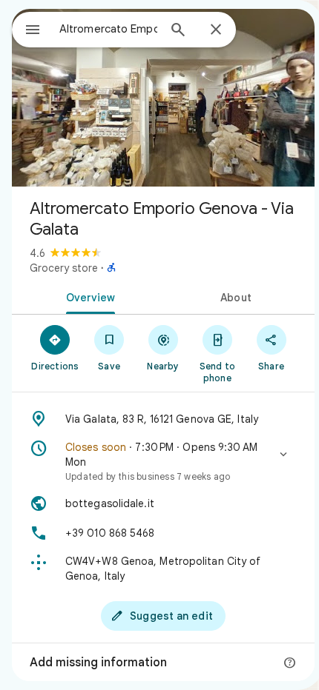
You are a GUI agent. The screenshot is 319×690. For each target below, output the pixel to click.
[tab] (87, 296)
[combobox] (108, 29)
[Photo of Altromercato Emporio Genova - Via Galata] (163, 98)
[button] (163, 461)
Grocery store (64, 268)
